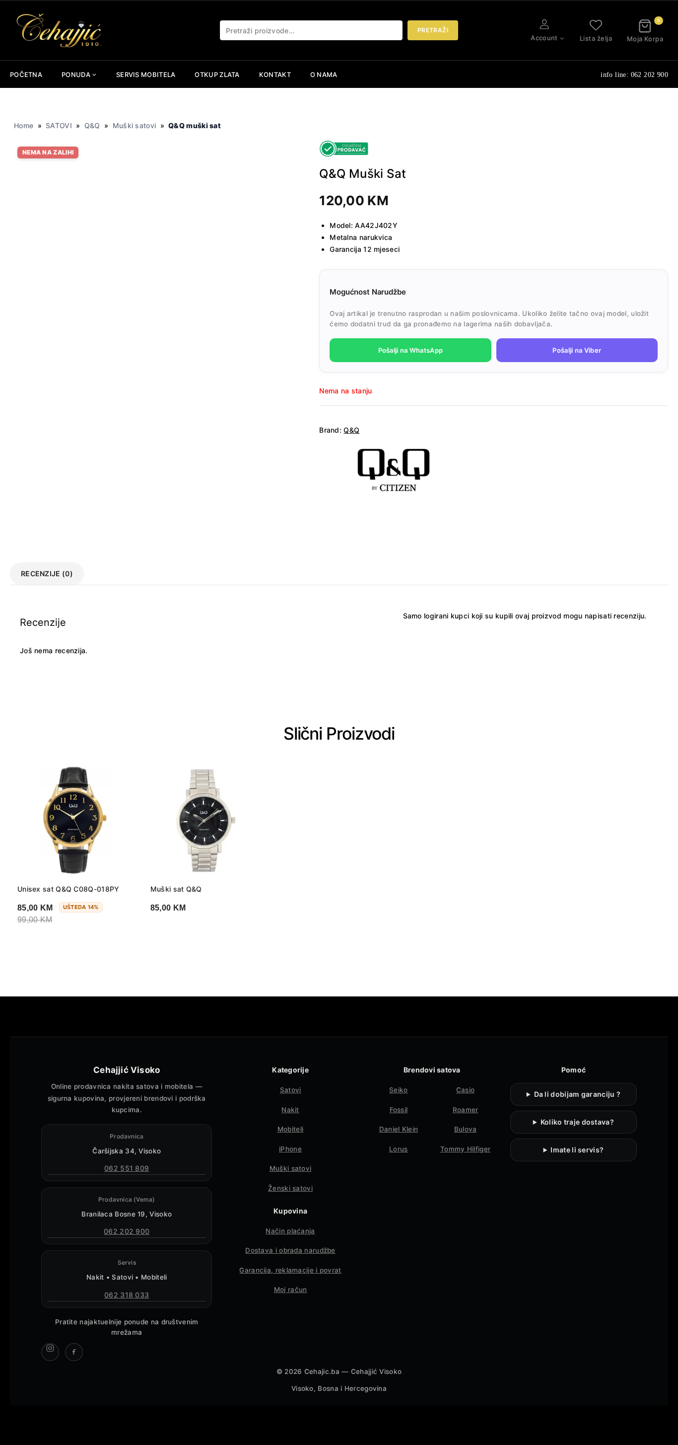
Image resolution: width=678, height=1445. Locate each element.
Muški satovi (134, 125)
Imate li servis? (577, 1149)
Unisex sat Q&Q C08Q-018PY (68, 889)
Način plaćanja (290, 1231)
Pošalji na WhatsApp (410, 350)
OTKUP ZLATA (217, 74)
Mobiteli (290, 1129)
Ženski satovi (290, 1188)
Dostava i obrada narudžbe (290, 1250)
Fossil (399, 1110)
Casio (465, 1090)
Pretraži (432, 30)
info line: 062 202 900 (634, 74)
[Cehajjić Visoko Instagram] (50, 1352)
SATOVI (59, 125)
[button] (561, 38)
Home (23, 125)
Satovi (290, 1090)
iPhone (290, 1149)
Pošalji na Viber (576, 350)
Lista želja (596, 38)
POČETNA (26, 74)
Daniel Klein (398, 1129)
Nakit (290, 1110)
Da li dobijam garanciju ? (577, 1094)
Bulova (465, 1129)
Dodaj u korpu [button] (56, 945)
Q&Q (92, 125)
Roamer (465, 1110)
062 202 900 (126, 1231)
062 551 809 (126, 1168)
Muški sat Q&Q (176, 889)
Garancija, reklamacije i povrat (290, 1270)
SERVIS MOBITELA (146, 74)
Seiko (398, 1090)
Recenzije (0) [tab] (47, 573)
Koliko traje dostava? (577, 1122)
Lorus (398, 1149)
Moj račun (290, 1289)
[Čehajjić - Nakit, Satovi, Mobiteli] (59, 30)
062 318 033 (126, 1295)
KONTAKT (275, 74)
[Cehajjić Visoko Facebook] (74, 1352)
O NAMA (324, 74)
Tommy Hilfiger (465, 1149)
